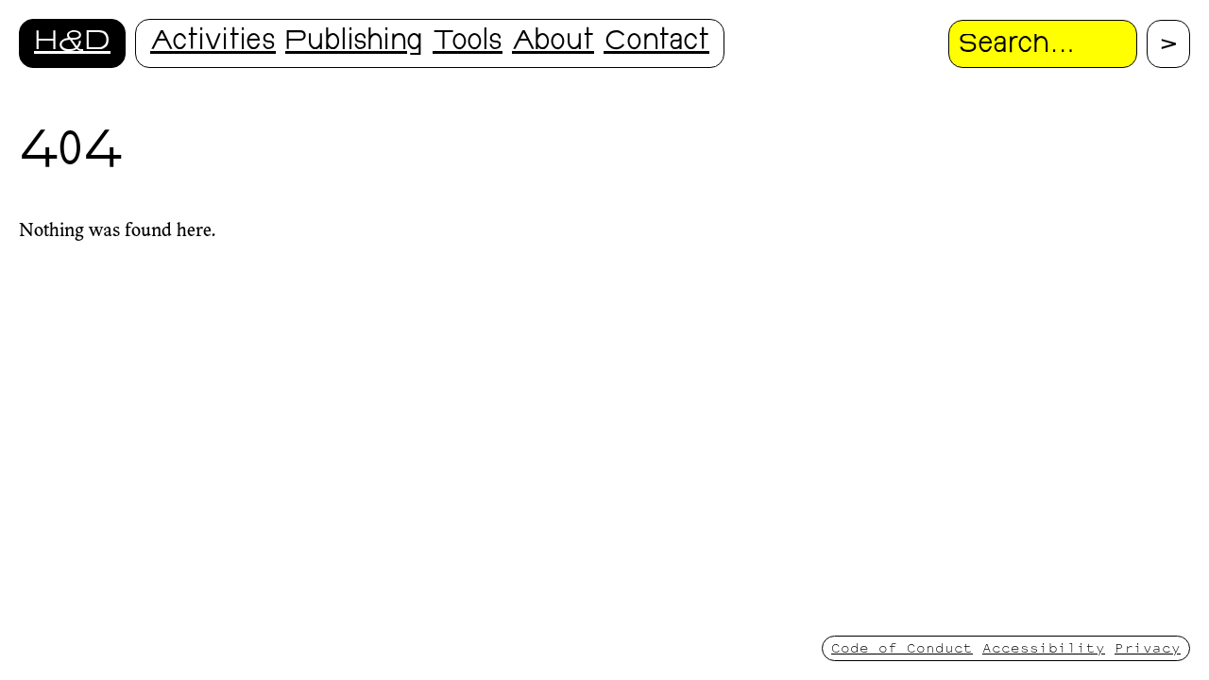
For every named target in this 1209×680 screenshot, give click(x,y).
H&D (72, 43)
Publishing (354, 43)
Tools (467, 43)
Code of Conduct (902, 647)
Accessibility (1043, 647)
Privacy (1148, 647)
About (553, 43)
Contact (656, 43)
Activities (213, 43)
